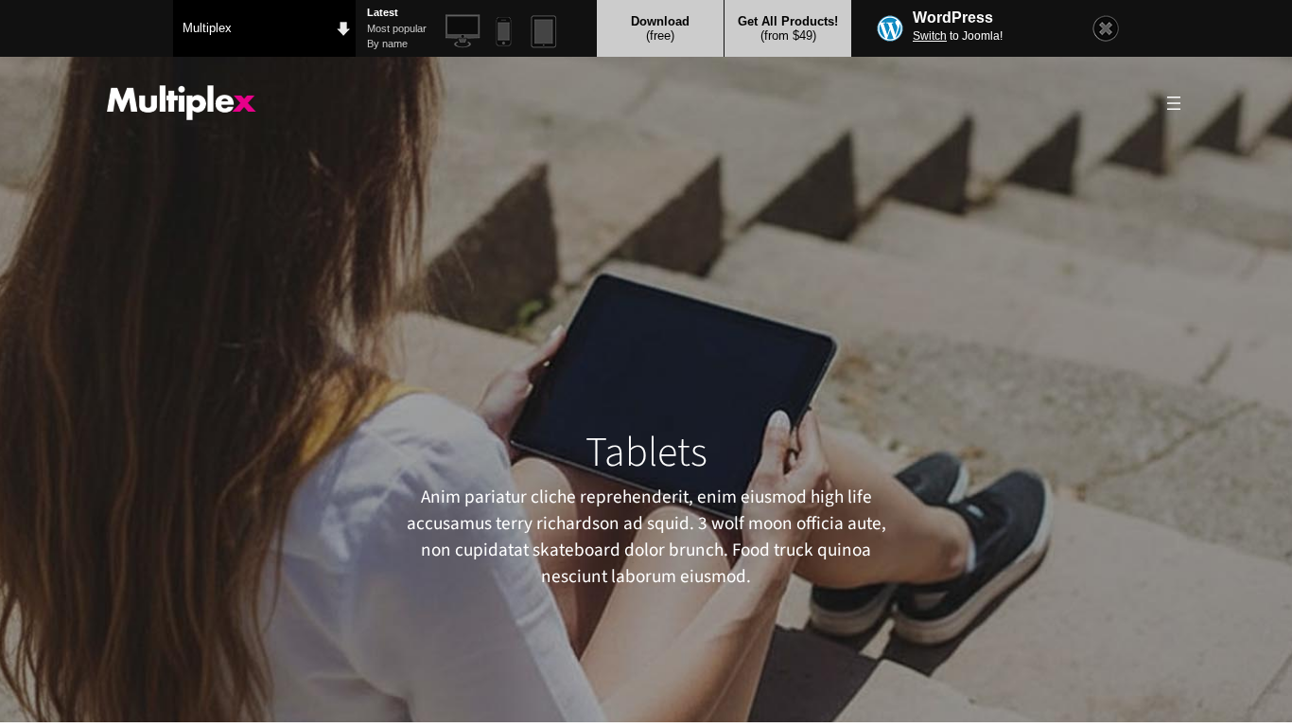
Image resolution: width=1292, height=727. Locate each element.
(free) (660, 28)
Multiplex (207, 28)
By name (387, 43)
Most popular (397, 28)
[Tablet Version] (544, 31)
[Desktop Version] (463, 31)
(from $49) (788, 28)
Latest (382, 12)
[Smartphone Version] (503, 31)
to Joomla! (958, 36)
